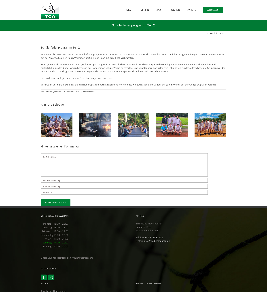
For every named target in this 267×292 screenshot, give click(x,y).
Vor (222, 33)
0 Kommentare (89, 91)
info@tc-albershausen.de (157, 240)
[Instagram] (51, 277)
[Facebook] (44, 277)
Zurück (213, 33)
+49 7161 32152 (154, 237)
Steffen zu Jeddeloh (52, 91)
